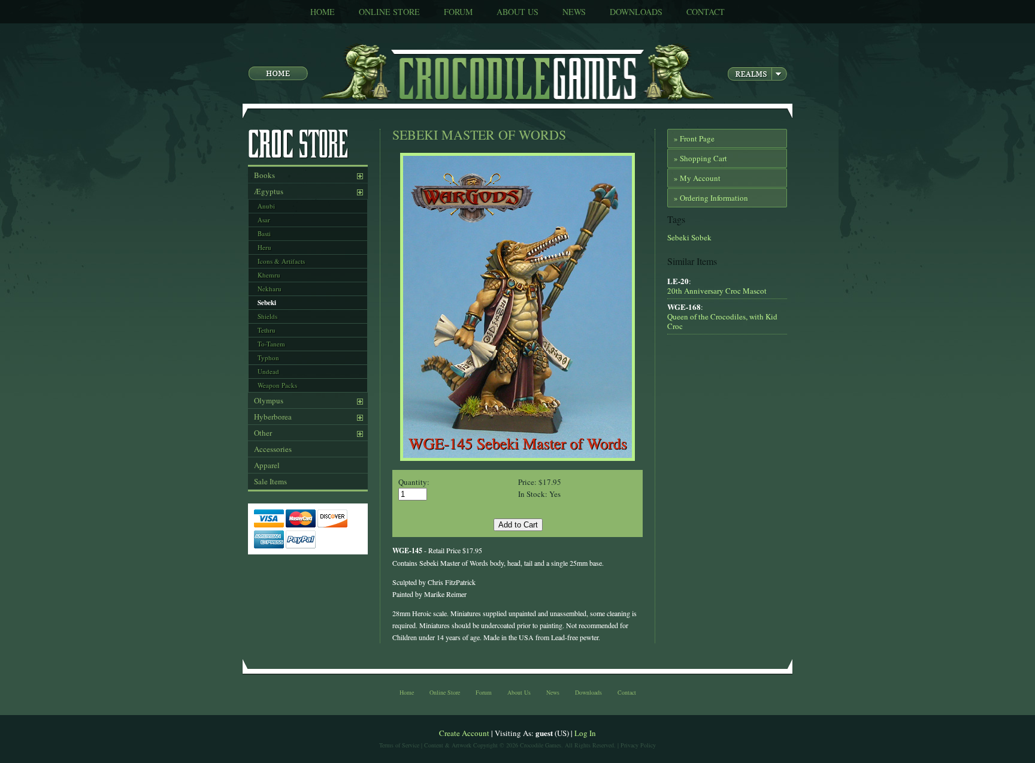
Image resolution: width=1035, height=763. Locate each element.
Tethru (267, 329)
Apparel (267, 465)
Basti (264, 233)
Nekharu (270, 288)
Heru (264, 247)
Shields (267, 316)
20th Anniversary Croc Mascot (717, 290)
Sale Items (270, 481)
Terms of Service (399, 745)
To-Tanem (271, 343)
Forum (458, 11)
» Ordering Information (711, 197)
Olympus (268, 400)
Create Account (464, 733)
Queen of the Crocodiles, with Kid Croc (722, 321)
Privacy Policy (638, 745)
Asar (264, 219)
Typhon (268, 357)
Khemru (269, 274)
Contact (705, 11)
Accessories (273, 449)
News (574, 11)
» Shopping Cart (700, 158)
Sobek (700, 237)
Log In (585, 733)
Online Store (389, 11)
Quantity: (413, 482)
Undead (268, 371)
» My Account (697, 178)
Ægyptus (268, 191)
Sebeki (267, 302)
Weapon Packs (277, 385)
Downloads (636, 11)
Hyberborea (273, 416)
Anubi (266, 205)
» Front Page (694, 138)
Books (264, 175)
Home (322, 11)
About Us (517, 11)
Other (263, 432)
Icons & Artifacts (281, 261)
